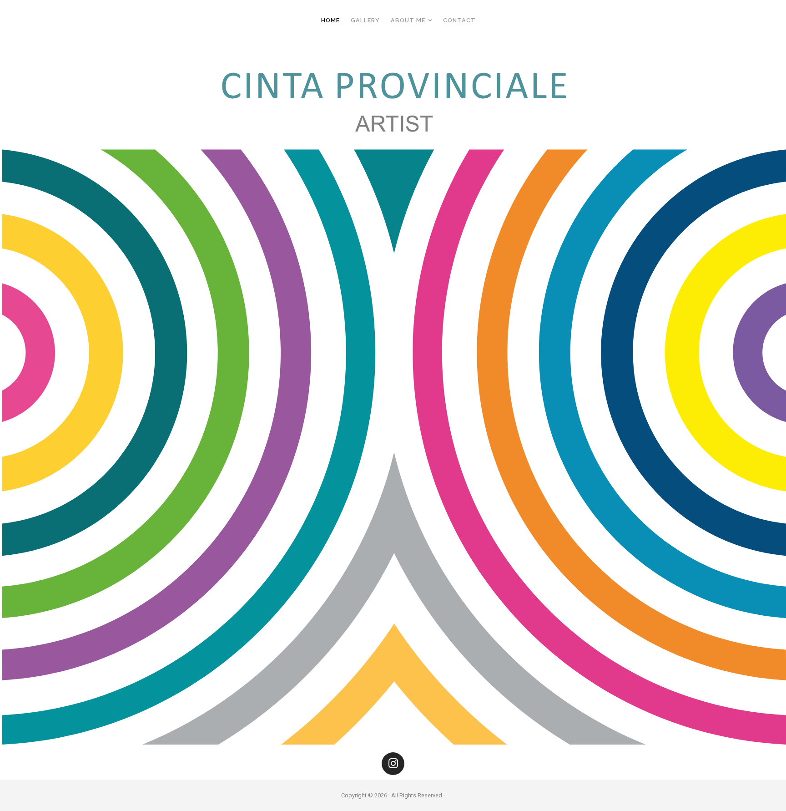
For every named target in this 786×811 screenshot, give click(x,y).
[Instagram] (393, 763)
